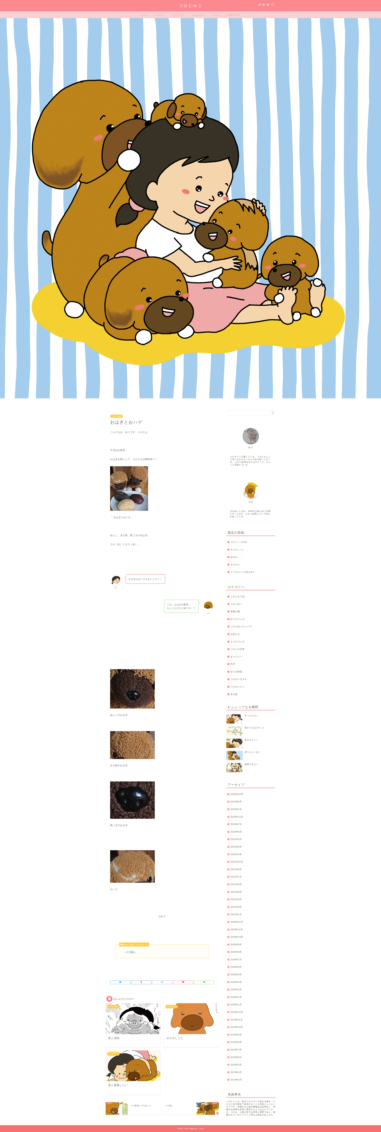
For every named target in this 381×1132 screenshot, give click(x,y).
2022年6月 (236, 846)
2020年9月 (236, 944)
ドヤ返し (131, 952)
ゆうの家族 (236, 671)
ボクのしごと (237, 550)
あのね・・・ (237, 557)
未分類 (234, 694)
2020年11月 (236, 929)
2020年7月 (236, 959)
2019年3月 (236, 1079)
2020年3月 (236, 989)
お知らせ (235, 634)
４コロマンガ (237, 641)
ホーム (144, 15)
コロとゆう (190, 5)
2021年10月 (236, 861)
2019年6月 (236, 1057)
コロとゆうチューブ (241, 626)
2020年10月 (236, 937)
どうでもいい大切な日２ (242, 572)
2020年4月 (236, 982)
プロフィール (178, 15)
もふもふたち (198, 15)
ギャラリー (236, 656)
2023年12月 (236, 816)
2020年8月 (236, 952)
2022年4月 (236, 854)
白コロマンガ (237, 619)
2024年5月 (236, 801)
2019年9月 (236, 1034)
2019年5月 (236, 1064)
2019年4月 (236, 1072)
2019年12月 (236, 1012)
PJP (232, 664)
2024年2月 (236, 809)
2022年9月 (236, 839)
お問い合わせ (234, 15)
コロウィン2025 (238, 542)
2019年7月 (236, 1049)
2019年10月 (236, 1027)
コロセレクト (237, 686)
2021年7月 (236, 876)
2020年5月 (236, 974)
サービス (216, 15)
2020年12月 (236, 922)
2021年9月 (236, 869)
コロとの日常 (116, 416)
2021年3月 (236, 907)
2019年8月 (236, 1042)
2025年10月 (236, 794)
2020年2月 (236, 997)
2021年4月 (236, 899)
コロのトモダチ (238, 679)
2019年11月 (236, 1019)
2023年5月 (236, 831)
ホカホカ (234, 565)
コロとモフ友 (237, 596)
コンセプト (159, 15)
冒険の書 (235, 611)
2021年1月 (236, 914)
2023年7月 (236, 824)
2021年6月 (236, 884)
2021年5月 (236, 892)
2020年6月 (236, 967)
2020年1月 (236, 1004)
